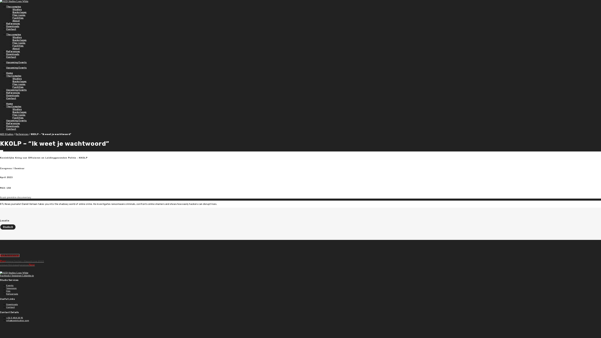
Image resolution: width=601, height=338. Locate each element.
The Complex (13, 76)
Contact (11, 29)
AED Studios (6, 134)
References (13, 23)
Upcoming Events (16, 62)
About (16, 21)
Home (9, 73)
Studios (17, 9)
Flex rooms (19, 15)
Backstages (20, 12)
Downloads (12, 26)
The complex (13, 6)
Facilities (18, 18)
